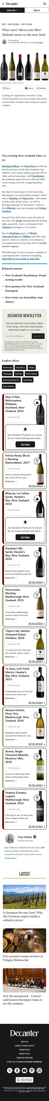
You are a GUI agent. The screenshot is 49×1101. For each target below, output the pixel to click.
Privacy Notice (31, 344)
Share (8, 88)
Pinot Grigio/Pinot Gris (11, 380)
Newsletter (43, 88)
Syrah (19, 220)
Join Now (25, 444)
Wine (4, 24)
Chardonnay (37, 176)
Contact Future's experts (24, 1045)
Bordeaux (15, 233)
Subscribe (11, 10)
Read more (10, 481)
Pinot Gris (28, 198)
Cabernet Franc (10, 236)
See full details (36, 486)
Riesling (13, 198)
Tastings (39, 43)
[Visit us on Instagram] (39, 1070)
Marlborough (7, 367)
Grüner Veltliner (31, 373)
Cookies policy (24, 1049)
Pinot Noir (29, 166)
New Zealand (27, 24)
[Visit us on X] (9, 1070)
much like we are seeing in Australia (20, 259)
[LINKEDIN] (35, 836)
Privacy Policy (24, 1053)
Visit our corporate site (35, 1088)
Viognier (6, 227)
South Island (27, 380)
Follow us (30, 88)
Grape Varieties (8, 386)
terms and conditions (24, 1057)
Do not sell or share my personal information (24, 1061)
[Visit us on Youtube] (24, 1070)
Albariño (11, 208)
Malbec (27, 236)
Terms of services (29, 342)
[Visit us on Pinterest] (32, 1070)
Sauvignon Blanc (10, 166)
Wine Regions (13, 24)
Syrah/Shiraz (20, 367)
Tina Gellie (14, 41)
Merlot (33, 233)
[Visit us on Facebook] (17, 1070)
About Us (24, 1041)
